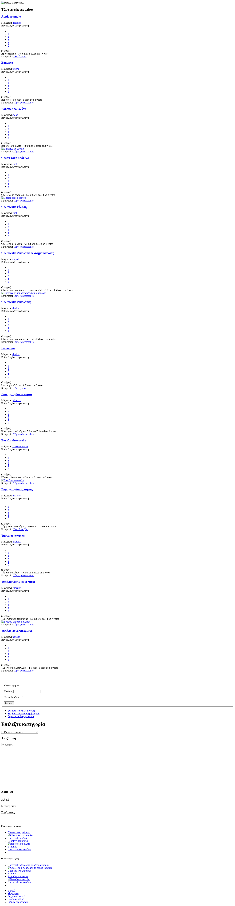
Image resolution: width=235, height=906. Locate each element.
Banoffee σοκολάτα (13, 108)
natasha (16, 636)
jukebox (16, 400)
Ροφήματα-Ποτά (16, 899)
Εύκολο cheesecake (13, 440)
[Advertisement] (21, 766)
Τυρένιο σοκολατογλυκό (17, 630)
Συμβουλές (8, 812)
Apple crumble (11, 16)
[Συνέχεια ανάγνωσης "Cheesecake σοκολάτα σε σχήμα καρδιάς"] (30, 867)
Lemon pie (8, 348)
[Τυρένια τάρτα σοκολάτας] (15, 621)
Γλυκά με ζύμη (21, 529)
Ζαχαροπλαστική (16, 896)
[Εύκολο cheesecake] (12, 480)
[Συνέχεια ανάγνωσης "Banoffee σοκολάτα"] (19, 843)
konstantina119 (20, 446)
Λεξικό (5, 799)
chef (14, 164)
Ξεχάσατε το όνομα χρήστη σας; (24, 713)
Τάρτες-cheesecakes (23, 102)
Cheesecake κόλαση (14, 207)
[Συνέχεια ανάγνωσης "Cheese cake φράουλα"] (20, 835)
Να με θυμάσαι (12, 697)
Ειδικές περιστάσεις (18, 902)
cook (14, 213)
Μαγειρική (13, 893)
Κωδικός (8, 691)
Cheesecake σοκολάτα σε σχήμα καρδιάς (27, 253)
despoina (16, 22)
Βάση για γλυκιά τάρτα (16, 394)
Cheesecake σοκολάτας (16, 302)
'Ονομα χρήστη (11, 685)
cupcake (16, 259)
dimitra (16, 308)
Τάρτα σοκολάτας (12, 535)
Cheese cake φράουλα (15, 157)
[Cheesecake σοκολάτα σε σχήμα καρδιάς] (23, 293)
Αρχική (11, 890)
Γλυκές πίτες (19, 56)
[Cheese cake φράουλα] (13, 197)
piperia (15, 68)
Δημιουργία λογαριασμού (21, 716)
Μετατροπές (8, 806)
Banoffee (7, 62)
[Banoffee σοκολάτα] (12, 148)
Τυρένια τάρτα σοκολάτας (18, 581)
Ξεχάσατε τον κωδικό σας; (21, 710)
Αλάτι (15, 115)
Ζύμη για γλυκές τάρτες (17, 489)
